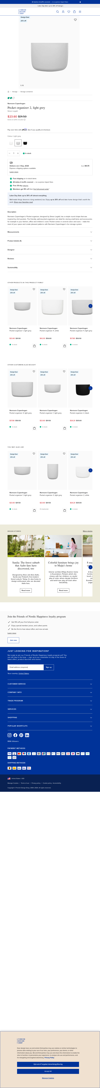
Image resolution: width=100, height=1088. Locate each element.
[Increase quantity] (18, 153)
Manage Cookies (13, 783)
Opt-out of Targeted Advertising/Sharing (48, 1064)
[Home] (8, 92)
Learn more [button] (14, 172)
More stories (87, 531)
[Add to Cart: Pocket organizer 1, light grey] (34, 345)
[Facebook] (15, 735)
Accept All (48, 1071)
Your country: (13, 674)
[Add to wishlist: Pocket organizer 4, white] (64, 289)
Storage (14, 92)
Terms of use (25, 783)
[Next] (90, 567)
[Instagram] (9, 735)
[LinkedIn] (27, 735)
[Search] (57, 11)
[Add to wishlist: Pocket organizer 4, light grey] (33, 371)
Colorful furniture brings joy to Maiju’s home (63, 564)
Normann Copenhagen (16, 104)
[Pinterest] (21, 735)
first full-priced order (41, 189)
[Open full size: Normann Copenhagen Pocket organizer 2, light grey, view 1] (49, 52)
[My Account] (63, 11)
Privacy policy (36, 783)
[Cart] (74, 11)
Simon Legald (13, 111)
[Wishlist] (68, 11)
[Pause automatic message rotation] (80, 2)
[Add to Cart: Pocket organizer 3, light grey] (64, 510)
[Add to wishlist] (75, 19)
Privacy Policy (49, 1058)
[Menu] (80, 11)
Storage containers (26, 92)
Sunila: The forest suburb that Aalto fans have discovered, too (26, 565)
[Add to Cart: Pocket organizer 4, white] (64, 345)
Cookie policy (47, 783)
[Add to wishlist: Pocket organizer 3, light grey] (64, 453)
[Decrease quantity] (9, 153)
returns (25, 186)
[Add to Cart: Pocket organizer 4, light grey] (34, 428)
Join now (13, 640)
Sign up (49, 667)
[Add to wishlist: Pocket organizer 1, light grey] (33, 289)
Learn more (12, 633)
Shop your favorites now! (23, 202)
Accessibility (57, 783)
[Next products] (90, 306)
